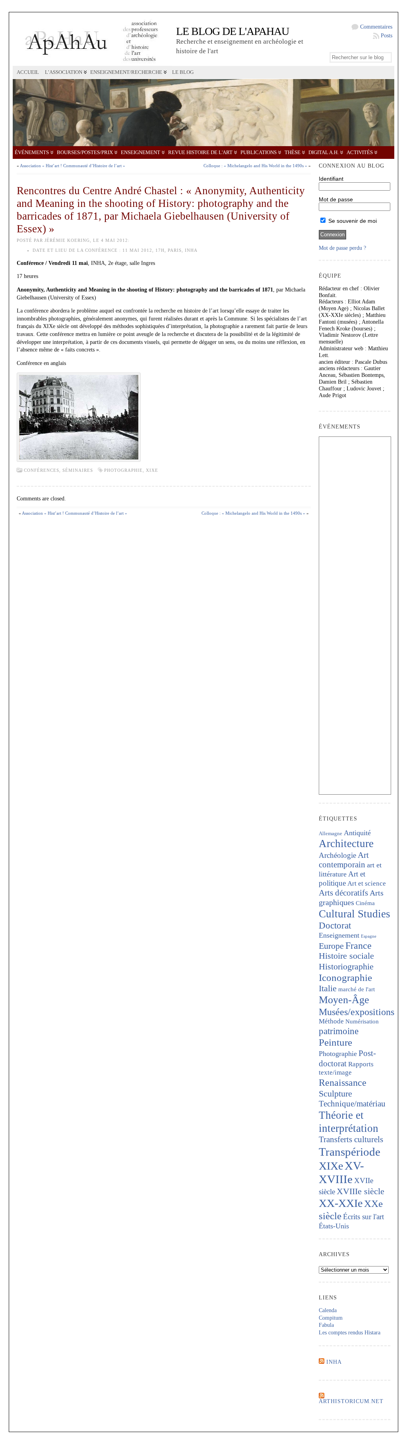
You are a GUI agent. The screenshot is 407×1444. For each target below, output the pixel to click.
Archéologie (337, 855)
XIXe (152, 470)
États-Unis (334, 1226)
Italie (328, 988)
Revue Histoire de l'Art (200, 152)
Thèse (292, 152)
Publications (258, 152)
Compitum (331, 1318)
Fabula (326, 1325)
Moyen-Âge (344, 1000)
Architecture (346, 843)
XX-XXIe (340, 1203)
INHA (334, 1362)
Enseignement (140, 152)
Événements (32, 152)
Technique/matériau (352, 1103)
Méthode (331, 1021)
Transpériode (349, 1151)
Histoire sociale (346, 956)
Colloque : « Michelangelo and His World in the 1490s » (255, 165)
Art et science (366, 883)
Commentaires (376, 27)
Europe (331, 946)
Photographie (123, 470)
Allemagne (330, 833)
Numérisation (362, 1021)
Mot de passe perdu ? (342, 248)
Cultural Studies (354, 914)
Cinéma (365, 903)
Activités (360, 152)
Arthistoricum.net (351, 1401)
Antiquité (357, 833)
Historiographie (346, 966)
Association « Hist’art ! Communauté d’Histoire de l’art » (72, 165)
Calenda (328, 1310)
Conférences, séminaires (58, 470)
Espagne (368, 936)
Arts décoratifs (343, 893)
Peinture (335, 1042)
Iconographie (345, 977)
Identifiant (331, 179)
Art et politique (342, 878)
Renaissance (342, 1082)
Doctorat (335, 925)
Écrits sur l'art (363, 1216)
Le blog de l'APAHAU (232, 31)
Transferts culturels (351, 1139)
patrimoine (339, 1031)
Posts (386, 36)
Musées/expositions (356, 1012)
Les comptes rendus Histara (349, 1333)
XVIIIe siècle (360, 1191)
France (358, 945)
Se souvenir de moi (352, 221)
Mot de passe (336, 199)
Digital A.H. (323, 152)
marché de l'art (356, 989)
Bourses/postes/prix (85, 152)
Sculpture (335, 1093)
